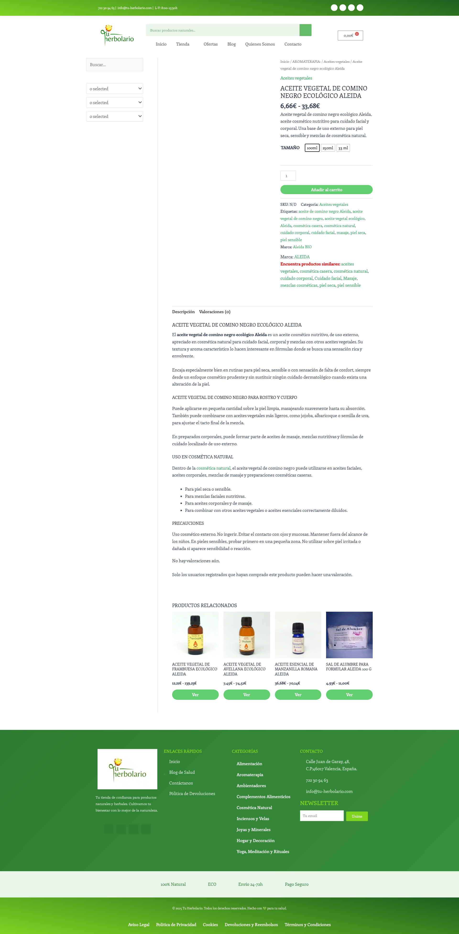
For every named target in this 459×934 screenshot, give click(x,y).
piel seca (357, 232)
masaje (343, 232)
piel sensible (291, 239)
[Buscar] (305, 30)
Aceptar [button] (241, 926)
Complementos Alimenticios (263, 762)
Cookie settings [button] (305, 926)
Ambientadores (251, 751)
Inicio (161, 44)
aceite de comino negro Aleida (325, 211)
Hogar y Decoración (256, 806)
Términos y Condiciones (308, 890)
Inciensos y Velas (253, 784)
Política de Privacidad (176, 890)
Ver (195, 660)
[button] (264, 66)
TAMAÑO (290, 147)
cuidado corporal (294, 232)
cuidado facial (323, 232)
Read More (260, 926)
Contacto (292, 44)
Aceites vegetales (337, 61)
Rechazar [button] (280, 926)
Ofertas (211, 44)
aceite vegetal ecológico (345, 218)
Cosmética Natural (254, 773)
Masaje (350, 278)
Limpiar (326, 157)
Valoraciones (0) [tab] (215, 311)
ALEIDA (302, 257)
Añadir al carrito (326, 189)
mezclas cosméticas (298, 285)
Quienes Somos (260, 44)
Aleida (285, 225)
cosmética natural (339, 225)
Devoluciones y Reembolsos (251, 890)
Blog (231, 44)
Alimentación (249, 729)
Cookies (210, 890)
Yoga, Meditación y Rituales (263, 817)
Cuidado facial (328, 278)
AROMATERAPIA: (306, 61)
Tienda (182, 44)
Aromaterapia (250, 740)
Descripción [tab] (183, 311)
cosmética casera (307, 225)
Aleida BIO (302, 246)
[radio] (327, 147)
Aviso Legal (138, 890)
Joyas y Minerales (254, 795)
